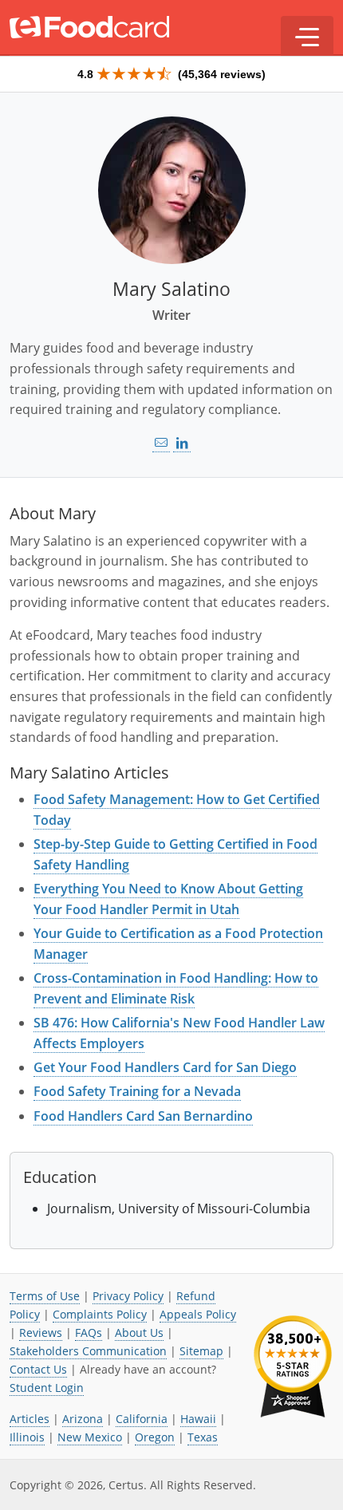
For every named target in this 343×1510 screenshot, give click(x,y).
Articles (29, 1418)
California (142, 1418)
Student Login (47, 1387)
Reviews (40, 1332)
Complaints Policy (100, 1314)
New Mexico (89, 1437)
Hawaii (198, 1418)
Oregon (155, 1437)
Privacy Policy (128, 1295)
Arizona (82, 1418)
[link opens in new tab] (182, 443)
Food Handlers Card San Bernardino (143, 1116)
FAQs (88, 1332)
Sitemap (201, 1350)
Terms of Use (45, 1295)
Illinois (27, 1437)
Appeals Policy (198, 1314)
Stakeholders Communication (88, 1350)
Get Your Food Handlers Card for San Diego (165, 1067)
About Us (139, 1332)
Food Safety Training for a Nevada (137, 1091)
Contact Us (38, 1369)
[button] (307, 36)
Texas (202, 1437)
